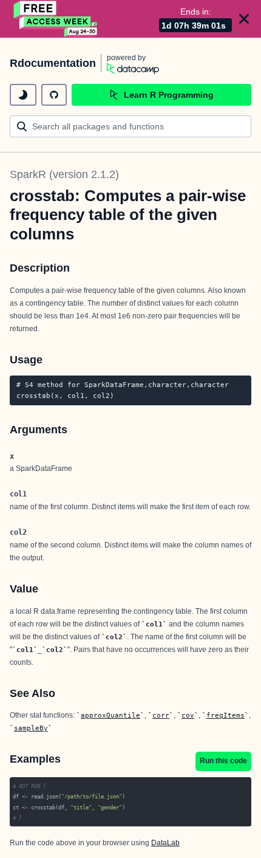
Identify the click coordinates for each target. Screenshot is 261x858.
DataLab (165, 843)
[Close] (244, 19)
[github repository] (54, 95)
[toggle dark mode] (23, 95)
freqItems (225, 715)
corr (160, 715)
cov (187, 715)
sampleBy (31, 728)
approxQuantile (110, 715)
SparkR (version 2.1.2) (64, 174)
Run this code (223, 761)
